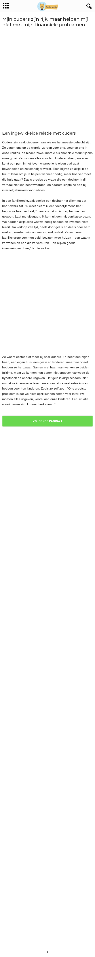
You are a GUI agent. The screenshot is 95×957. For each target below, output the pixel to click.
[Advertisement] (47, 79)
